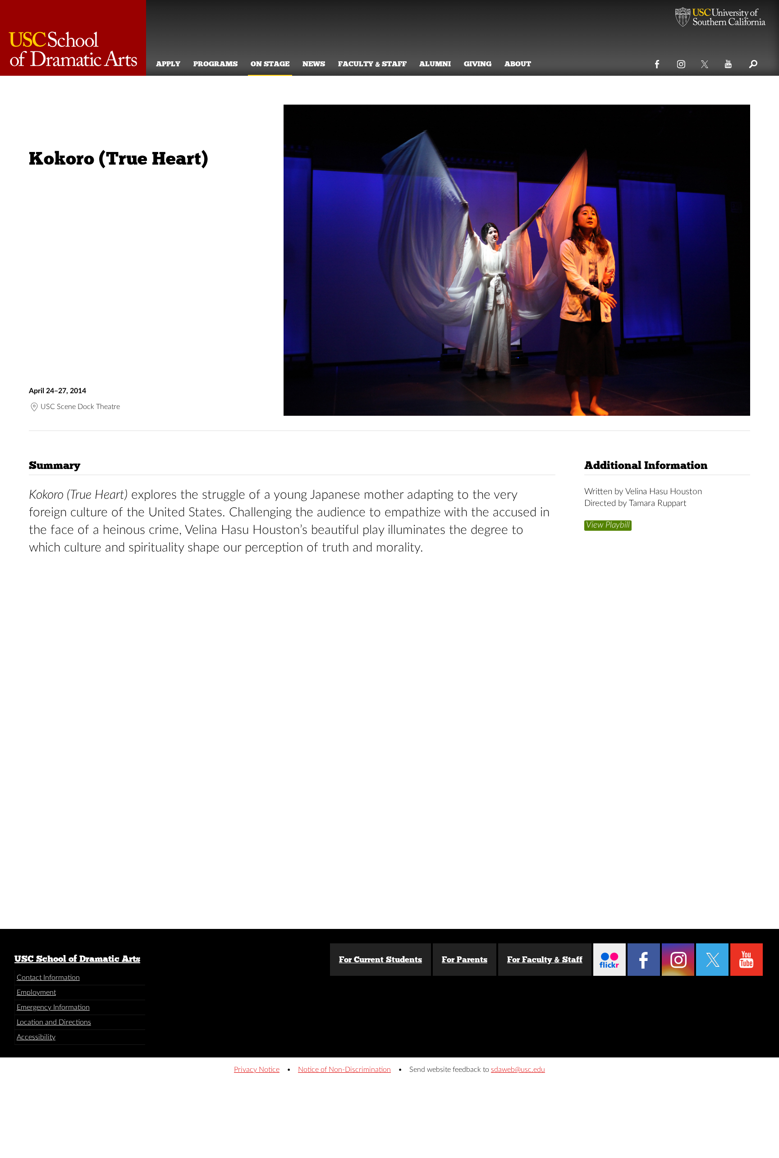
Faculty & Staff (372, 64)
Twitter (705, 62)
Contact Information (48, 977)
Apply (168, 64)
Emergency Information (53, 1007)
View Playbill (608, 524)
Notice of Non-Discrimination (344, 1069)
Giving (477, 64)
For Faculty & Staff (544, 960)
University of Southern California (720, 18)
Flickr (609, 959)
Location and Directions (54, 1022)
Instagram (681, 62)
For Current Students (380, 960)
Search (752, 62)
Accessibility (36, 1037)
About (517, 64)
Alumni (435, 64)
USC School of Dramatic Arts (77, 958)
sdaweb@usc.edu (518, 1069)
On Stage (270, 64)
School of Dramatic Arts (73, 38)
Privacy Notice (257, 1069)
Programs (215, 64)
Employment (36, 992)
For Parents (464, 960)
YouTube (728, 62)
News (313, 64)
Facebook (657, 62)
